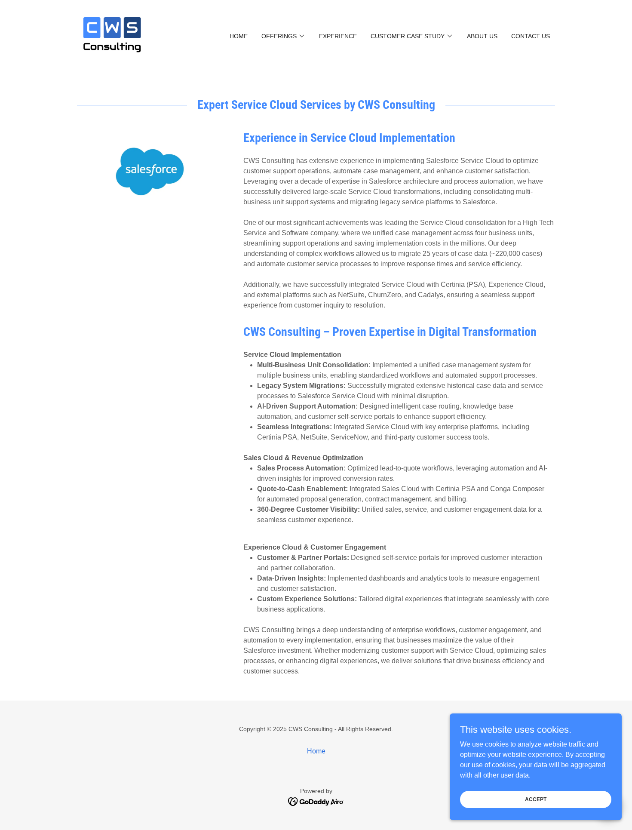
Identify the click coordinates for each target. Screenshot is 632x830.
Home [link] (239, 36)
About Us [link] (482, 36)
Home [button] (316, 751)
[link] (112, 35)
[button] (283, 36)
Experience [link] (338, 36)
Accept (535, 799)
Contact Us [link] (530, 36)
